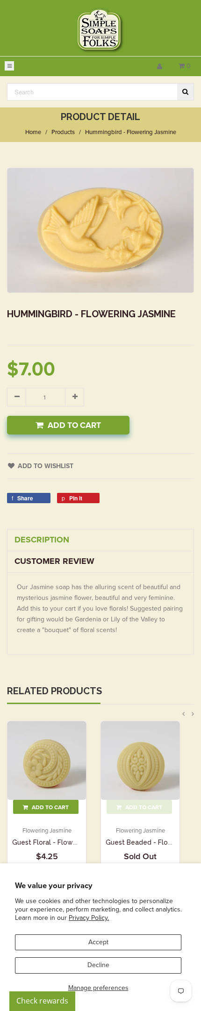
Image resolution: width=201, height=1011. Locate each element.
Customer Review (54, 561)
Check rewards (42, 1001)
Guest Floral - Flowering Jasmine (64, 842)
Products (63, 132)
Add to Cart (74, 425)
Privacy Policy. (89, 918)
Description (41, 539)
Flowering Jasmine (47, 830)
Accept (98, 942)
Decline (98, 965)
